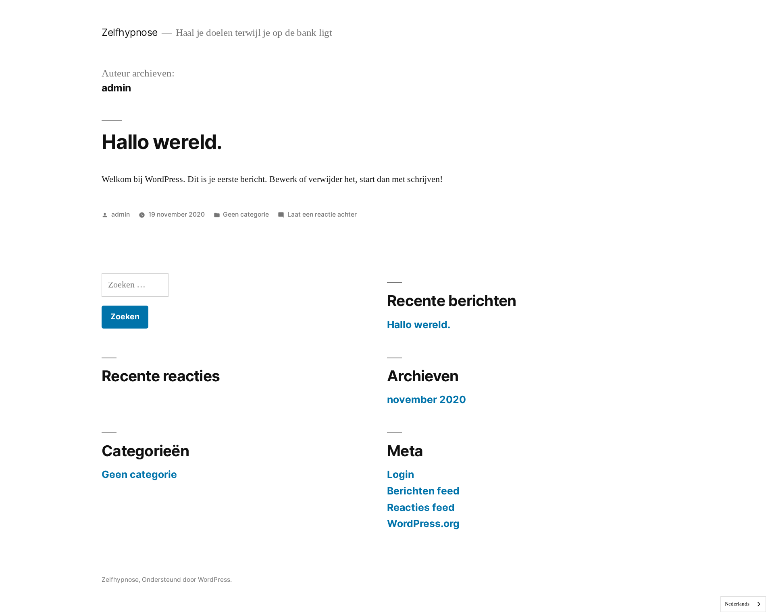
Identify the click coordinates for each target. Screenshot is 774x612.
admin (120, 214)
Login (400, 474)
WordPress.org (423, 523)
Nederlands (737, 604)
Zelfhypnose (130, 32)
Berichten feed (423, 491)
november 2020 (426, 399)
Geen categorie (246, 214)
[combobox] (743, 604)
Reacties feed (421, 507)
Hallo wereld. (162, 142)
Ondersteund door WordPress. (187, 579)
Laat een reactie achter (322, 214)
